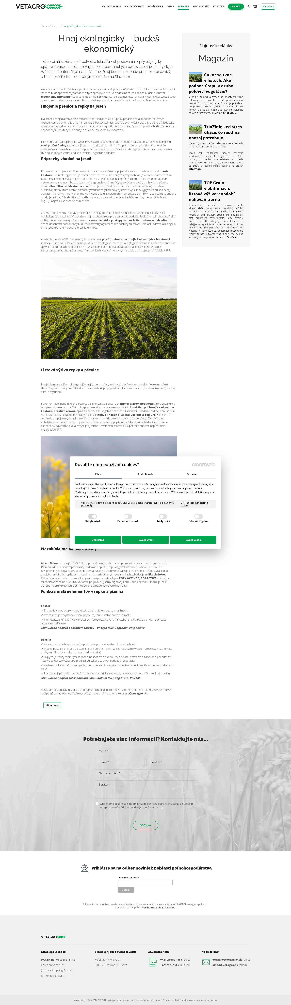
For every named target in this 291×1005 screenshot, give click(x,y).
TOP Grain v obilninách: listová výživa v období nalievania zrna (212, 191)
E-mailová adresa (129, 877)
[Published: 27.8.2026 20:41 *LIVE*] (88, 1000)
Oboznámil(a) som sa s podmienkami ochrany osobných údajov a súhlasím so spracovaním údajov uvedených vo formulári (146, 805)
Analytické (163, 521)
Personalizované (127, 521)
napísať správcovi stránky (148, 1000)
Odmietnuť (98, 539)
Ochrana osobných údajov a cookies (194, 504)
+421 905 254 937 (171, 965)
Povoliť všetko (193, 539)
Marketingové (198, 521)
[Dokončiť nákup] (255, 6)
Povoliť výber (145, 539)
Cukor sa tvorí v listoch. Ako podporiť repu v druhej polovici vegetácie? (212, 83)
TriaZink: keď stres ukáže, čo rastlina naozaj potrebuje (215, 132)
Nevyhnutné (92, 521)
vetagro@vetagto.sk (132, 693)
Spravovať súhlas (209, 1000)
